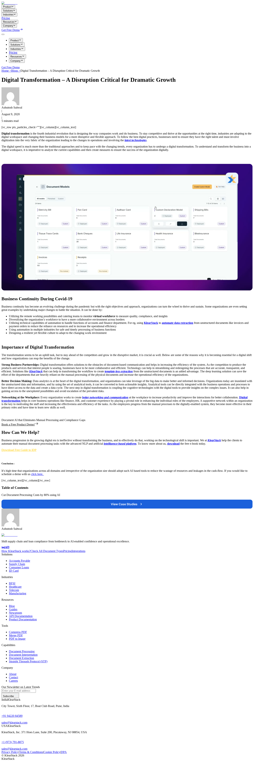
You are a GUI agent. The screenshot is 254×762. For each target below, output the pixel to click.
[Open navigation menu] (2, 34)
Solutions (15, 44)
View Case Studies (124, 504)
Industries (15, 49)
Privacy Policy (10, 752)
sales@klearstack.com (14, 722)
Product (14, 40)
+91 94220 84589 (11, 715)
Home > (6, 70)
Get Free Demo (10, 30)
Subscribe (8, 696)
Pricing (5, 18)
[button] (18, 450)
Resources (16, 56)
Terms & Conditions (31, 752)
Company (15, 60)
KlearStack (151, 322)
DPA (64, 752)
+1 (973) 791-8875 (12, 742)
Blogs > (15, 70)
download (173, 443)
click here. (37, 474)
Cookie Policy (52, 752)
